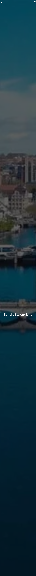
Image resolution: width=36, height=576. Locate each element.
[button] (33, 2)
